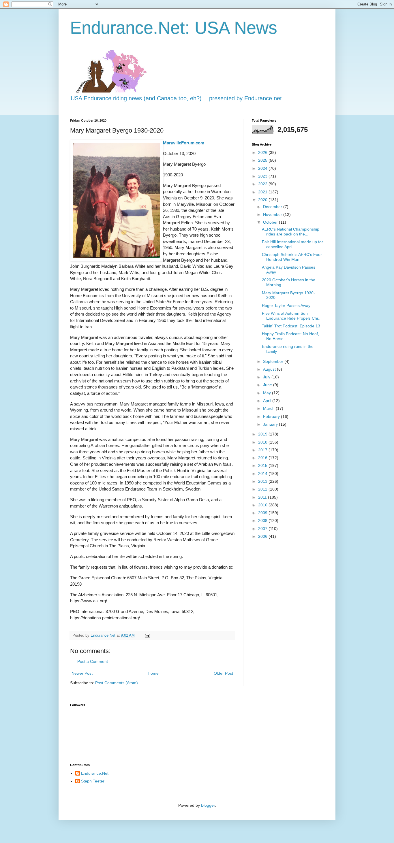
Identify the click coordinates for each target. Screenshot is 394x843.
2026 (263, 152)
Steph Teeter (92, 781)
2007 (263, 528)
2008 (263, 520)
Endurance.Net (94, 773)
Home (153, 673)
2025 (263, 160)
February (272, 416)
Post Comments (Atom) (116, 682)
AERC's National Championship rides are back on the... (290, 231)
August (270, 369)
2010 (263, 505)
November (273, 214)
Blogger (208, 805)
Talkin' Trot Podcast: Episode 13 (291, 326)
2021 (263, 192)
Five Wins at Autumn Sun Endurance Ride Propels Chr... (292, 315)
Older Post (223, 673)
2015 (263, 465)
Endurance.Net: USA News (173, 27)
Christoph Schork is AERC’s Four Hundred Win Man (292, 257)
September (273, 361)
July (267, 377)
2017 (263, 450)
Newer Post (82, 673)
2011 (263, 497)
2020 (263, 199)
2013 (263, 481)
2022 (263, 184)
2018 (263, 442)
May (267, 393)
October (271, 222)
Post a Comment (92, 661)
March (269, 408)
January (271, 424)
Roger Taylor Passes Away (286, 305)
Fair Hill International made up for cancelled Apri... (292, 244)
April (267, 400)
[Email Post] (147, 635)
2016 (263, 457)
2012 (263, 489)
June (268, 384)
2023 (263, 176)
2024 (263, 168)
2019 (263, 434)
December (273, 206)
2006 (263, 536)
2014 (263, 473)
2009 (263, 512)
